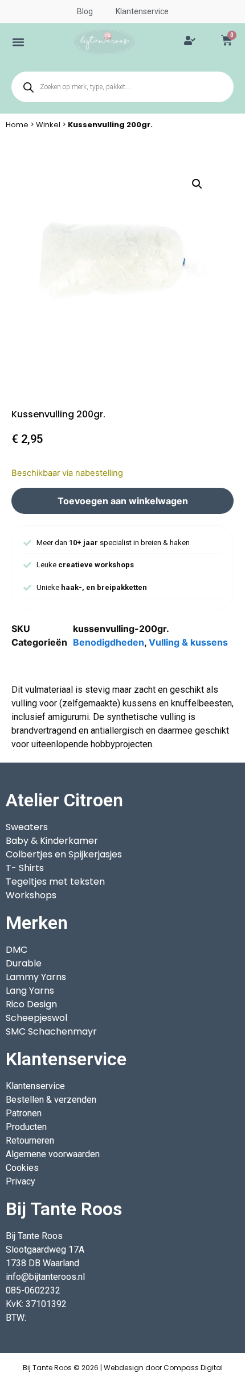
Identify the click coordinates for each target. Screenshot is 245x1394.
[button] (18, 41)
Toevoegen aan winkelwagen (123, 500)
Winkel (48, 124)
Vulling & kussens (188, 642)
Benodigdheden (108, 642)
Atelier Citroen (64, 800)
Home (17, 124)
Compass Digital (193, 1367)
